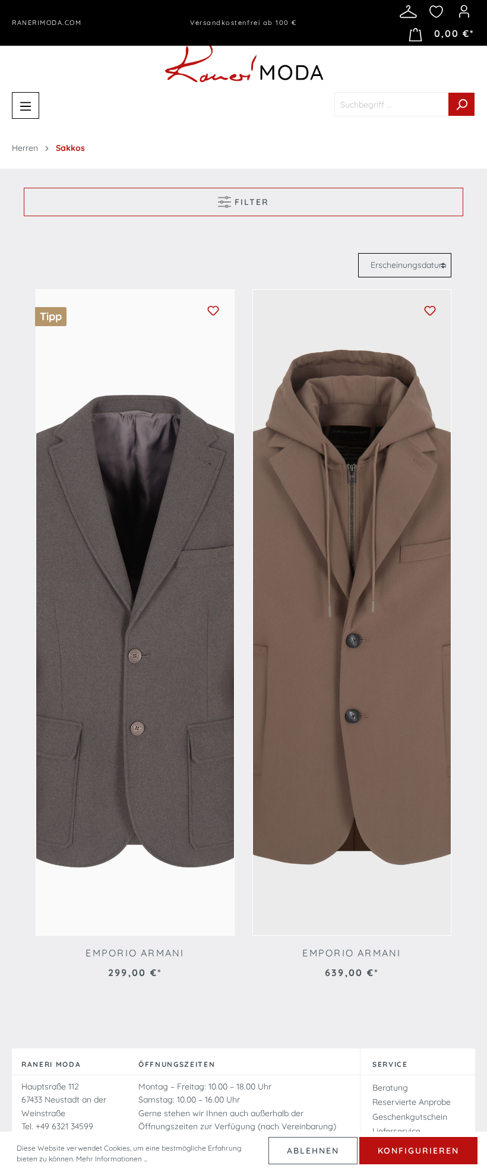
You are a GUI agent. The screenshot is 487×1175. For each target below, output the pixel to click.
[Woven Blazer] (135, 612)
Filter (250, 202)
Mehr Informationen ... (111, 1158)
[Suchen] (461, 104)
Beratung (390, 1087)
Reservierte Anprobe (411, 1102)
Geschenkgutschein (409, 1116)
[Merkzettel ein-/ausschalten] (213, 311)
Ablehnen (313, 1150)
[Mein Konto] (464, 11)
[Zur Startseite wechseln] (243, 59)
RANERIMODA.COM (47, 22)
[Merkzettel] (436, 11)
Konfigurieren (418, 1150)
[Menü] (25, 105)
